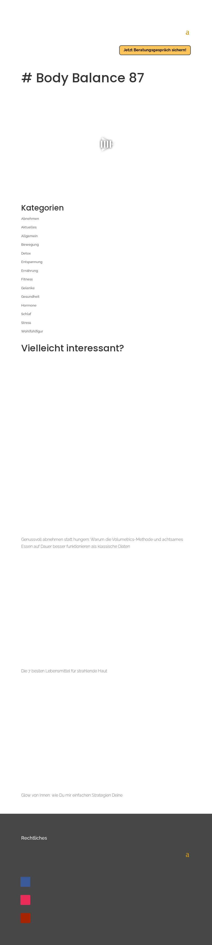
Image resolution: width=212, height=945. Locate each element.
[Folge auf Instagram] (25, 900)
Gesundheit (30, 297)
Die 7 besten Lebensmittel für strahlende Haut (64, 670)
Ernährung (29, 271)
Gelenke (28, 288)
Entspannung (31, 262)
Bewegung (30, 244)
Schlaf (26, 314)
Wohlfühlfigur (32, 331)
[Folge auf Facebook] (25, 882)
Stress (26, 323)
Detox (26, 253)
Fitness (27, 279)
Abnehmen (30, 219)
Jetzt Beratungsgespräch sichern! (155, 50)
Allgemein (29, 236)
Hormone (28, 305)
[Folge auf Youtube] (25, 918)
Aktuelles (28, 227)
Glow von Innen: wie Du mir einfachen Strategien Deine (72, 795)
